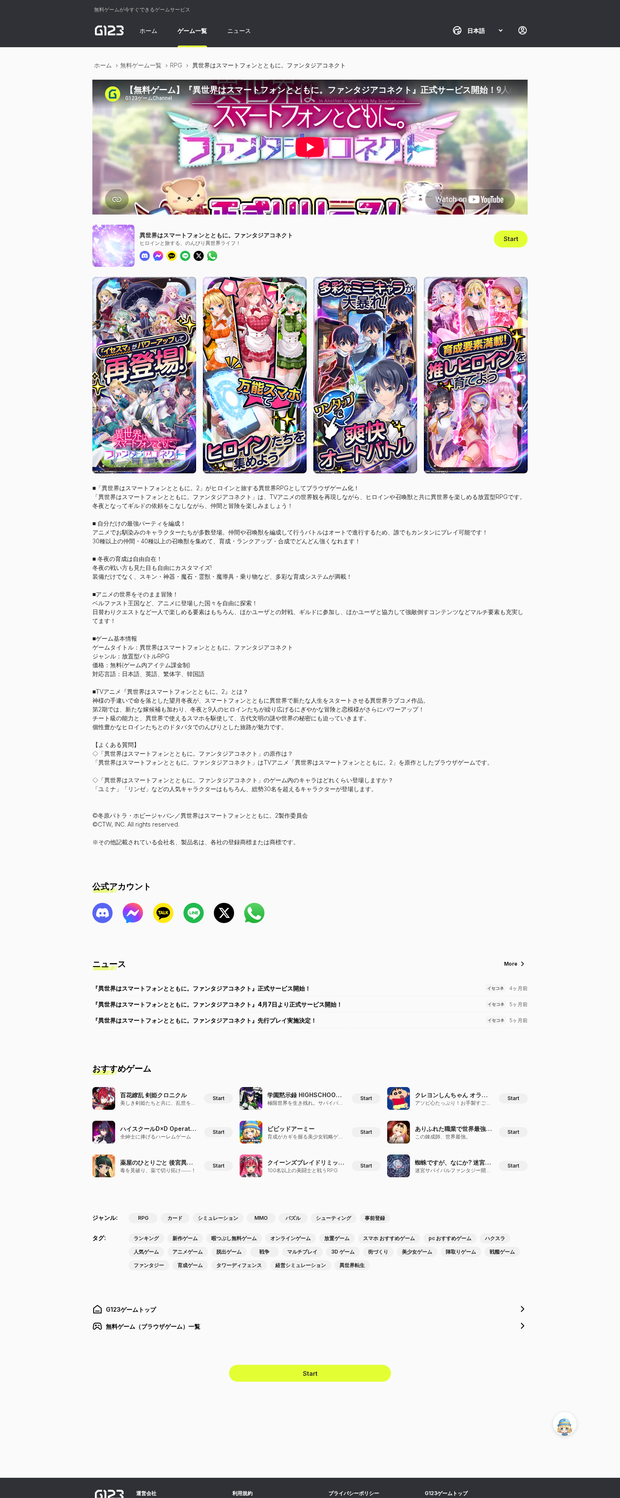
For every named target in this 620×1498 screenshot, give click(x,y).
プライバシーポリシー (354, 1493)
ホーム (148, 30)
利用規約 (242, 1493)
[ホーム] (109, 30)
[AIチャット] (565, 1424)
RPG (176, 65)
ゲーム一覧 (192, 30)
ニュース (239, 30)
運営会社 (146, 1493)
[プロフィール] (523, 30)
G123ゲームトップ (446, 1493)
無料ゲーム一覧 (141, 65)
